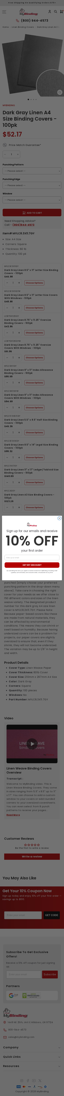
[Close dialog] (59, 518)
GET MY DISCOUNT (32, 565)
